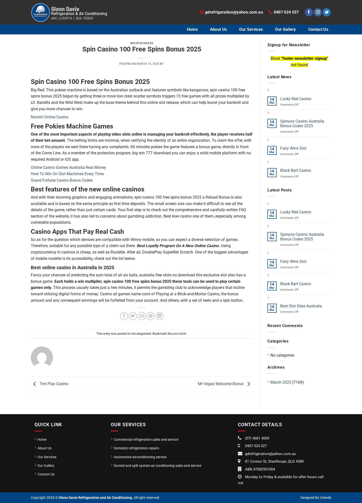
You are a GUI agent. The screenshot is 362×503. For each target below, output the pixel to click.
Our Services (251, 29)
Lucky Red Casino (295, 98)
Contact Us (318, 29)
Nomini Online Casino (49, 117)
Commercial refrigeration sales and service (146, 439)
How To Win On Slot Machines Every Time (67, 174)
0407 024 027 (256, 446)
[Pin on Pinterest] (151, 316)
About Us (218, 29)
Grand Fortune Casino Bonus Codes (62, 180)
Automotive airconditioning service (140, 457)
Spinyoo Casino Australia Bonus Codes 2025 (302, 123)
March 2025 (280, 382)
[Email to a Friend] (142, 316)
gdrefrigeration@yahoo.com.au (270, 454)
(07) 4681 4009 (257, 438)
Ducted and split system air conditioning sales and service (157, 466)
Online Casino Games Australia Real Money (68, 167)
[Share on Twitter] (133, 316)
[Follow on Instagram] (318, 12)
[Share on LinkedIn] (160, 316)
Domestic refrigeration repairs (136, 448)
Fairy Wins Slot (293, 148)
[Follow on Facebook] (309, 12)
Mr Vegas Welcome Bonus (221, 384)
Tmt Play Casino (53, 384)
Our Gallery (285, 29)
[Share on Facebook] (124, 316)
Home (192, 29)
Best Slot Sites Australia (301, 306)
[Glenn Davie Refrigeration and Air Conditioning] (69, 12)
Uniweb (325, 498)
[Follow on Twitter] (327, 12)
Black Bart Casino (295, 170)
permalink (179, 333)
